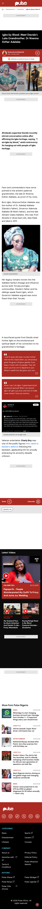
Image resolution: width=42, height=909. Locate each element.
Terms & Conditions (6, 865)
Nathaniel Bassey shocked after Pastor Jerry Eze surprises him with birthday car (26, 744)
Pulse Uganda (30, 882)
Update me (7, 509)
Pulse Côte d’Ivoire (6, 887)
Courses (28, 842)
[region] (21, 617)
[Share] (37, 53)
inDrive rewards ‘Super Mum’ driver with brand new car (24, 730)
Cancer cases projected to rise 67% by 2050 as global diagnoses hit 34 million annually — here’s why (26, 790)
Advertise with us (8, 858)
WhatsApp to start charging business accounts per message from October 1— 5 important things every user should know (26, 716)
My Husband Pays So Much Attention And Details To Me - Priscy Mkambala (12, 624)
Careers (28, 837)
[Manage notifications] (37, 904)
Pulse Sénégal (30, 877)
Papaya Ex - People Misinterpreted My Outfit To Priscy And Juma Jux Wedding (21, 592)
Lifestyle (17, 726)
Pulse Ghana (7, 877)
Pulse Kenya (7, 882)
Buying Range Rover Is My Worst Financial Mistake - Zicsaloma (30, 624)
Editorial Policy (31, 857)
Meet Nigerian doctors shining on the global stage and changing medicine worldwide (26, 775)
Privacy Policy (31, 853)
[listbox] (22, 617)
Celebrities (20, 9)
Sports (27, 833)
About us (5, 853)
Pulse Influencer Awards (31, 863)
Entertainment (10, 9)
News (15, 710)
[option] (12, 618)
